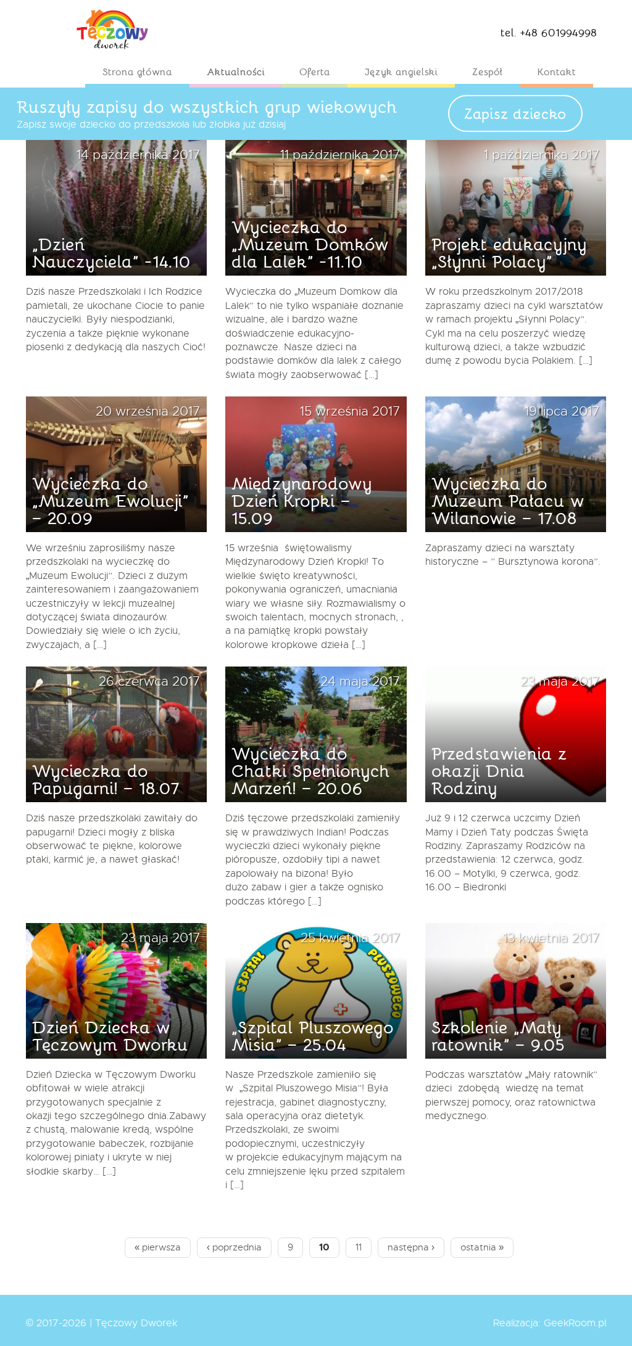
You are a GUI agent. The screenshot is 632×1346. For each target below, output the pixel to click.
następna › (411, 1247)
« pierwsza (158, 1247)
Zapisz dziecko (515, 113)
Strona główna (137, 71)
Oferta (314, 71)
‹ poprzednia (234, 1247)
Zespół (487, 71)
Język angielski (401, 71)
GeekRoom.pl (575, 1323)
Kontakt (557, 71)
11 (363, 1247)
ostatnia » (482, 1247)
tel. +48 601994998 (549, 32)
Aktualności (236, 71)
